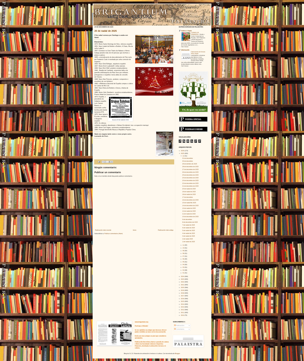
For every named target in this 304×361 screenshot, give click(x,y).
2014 (183, 304)
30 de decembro (187, 161)
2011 (183, 312)
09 (184, 251)
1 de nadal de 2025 (188, 241)
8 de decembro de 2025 (190, 222)
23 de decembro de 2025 (190, 180)
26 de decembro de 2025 (190, 172)
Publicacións (180, 325)
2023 (183, 279)
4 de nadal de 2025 (188, 233)
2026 (183, 151)
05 (184, 262)
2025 (183, 153)
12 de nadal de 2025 (189, 211)
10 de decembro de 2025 (190, 216)
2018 (183, 293)
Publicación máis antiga (165, 230)
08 (184, 253)
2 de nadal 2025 (187, 239)
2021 (183, 285)
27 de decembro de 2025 (190, 169)
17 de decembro (187, 197)
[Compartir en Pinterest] (112, 162)
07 (184, 256)
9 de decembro (187, 219)
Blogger (177, 353)
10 (184, 248)
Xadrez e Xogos (186, 31)
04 (184, 264)
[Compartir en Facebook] (109, 162)
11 (184, 245)
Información (185, 50)
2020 (183, 287)
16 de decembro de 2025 (190, 200)
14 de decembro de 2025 (190, 205)
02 (184, 270)
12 (184, 156)
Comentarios (180, 329)
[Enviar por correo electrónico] (103, 162)
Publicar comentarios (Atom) (113, 233)
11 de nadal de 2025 (189, 214)
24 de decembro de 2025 (190, 178)
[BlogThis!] (105, 162)
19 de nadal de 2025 (189, 191)
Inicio (134, 230)
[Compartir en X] (107, 162)
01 (184, 273)
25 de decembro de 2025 (190, 175)
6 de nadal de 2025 (188, 228)
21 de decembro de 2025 (190, 186)
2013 (183, 307)
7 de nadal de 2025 (188, 225)
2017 (183, 296)
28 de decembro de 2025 (190, 166)
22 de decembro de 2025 (190, 183)
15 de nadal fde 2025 (189, 203)
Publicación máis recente (103, 230)
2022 (183, 282)
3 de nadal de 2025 (188, 236)
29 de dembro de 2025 (189, 164)
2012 (183, 310)
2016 (183, 298)
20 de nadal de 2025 (105, 31)
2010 (183, 315)
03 (184, 267)
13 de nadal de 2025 (189, 208)
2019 (183, 290)
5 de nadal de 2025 (188, 230)
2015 (183, 301)
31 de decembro (187, 158)
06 (184, 259)
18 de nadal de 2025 (189, 194)
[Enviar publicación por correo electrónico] (98, 161)
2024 (183, 276)
